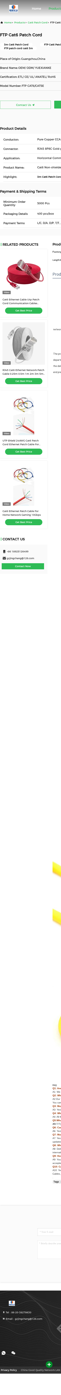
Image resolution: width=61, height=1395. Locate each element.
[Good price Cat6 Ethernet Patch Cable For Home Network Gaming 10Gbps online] (24, 484)
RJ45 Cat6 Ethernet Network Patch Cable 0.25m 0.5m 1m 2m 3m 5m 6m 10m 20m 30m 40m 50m (23, 374)
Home (36, 9)
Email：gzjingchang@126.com (23, 1318)
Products (19, 22)
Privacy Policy (9, 1370)
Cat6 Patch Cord (37, 22)
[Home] (13, 8)
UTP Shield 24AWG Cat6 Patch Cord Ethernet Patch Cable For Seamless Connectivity (21, 444)
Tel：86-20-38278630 (18, 1312)
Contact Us (24, 105)
